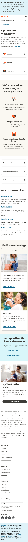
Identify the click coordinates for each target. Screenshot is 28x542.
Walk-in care (6, 207)
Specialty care (7, 219)
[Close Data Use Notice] (26, 525)
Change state (17, 46)
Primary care (6, 196)
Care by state (6, 24)
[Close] (26, 3)
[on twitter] (9, 517)
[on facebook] (6, 517)
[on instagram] (13, 517)
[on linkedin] (2, 517)
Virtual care (6, 228)
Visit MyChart (15, 401)
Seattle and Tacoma (13, 355)
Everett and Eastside (13, 350)
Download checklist (9, 286)
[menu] (25, 16)
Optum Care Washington (7, 20)
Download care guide (9, 326)
